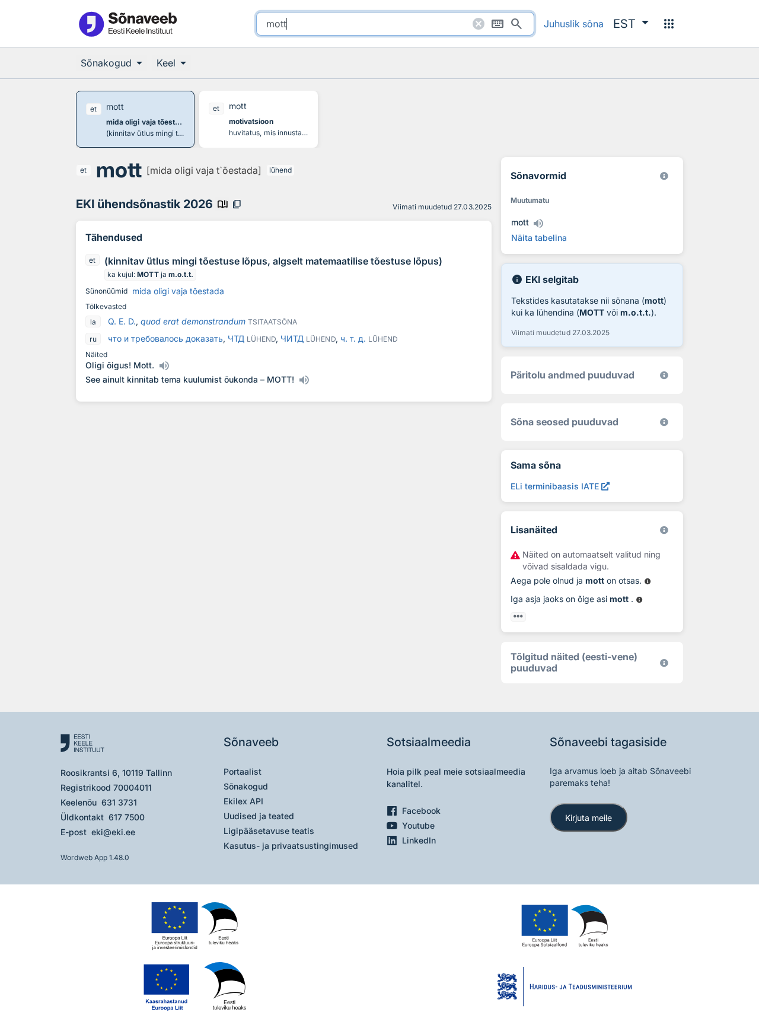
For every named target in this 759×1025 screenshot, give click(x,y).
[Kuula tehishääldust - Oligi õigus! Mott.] (164, 366)
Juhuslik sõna (574, 24)
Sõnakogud (246, 786)
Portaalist (242, 771)
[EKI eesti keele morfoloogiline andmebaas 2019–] (664, 176)
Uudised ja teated (259, 816)
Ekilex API (243, 801)
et (83, 169)
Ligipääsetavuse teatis (269, 831)
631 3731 (119, 802)
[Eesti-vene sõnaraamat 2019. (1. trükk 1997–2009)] (664, 663)
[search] (395, 24)
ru (93, 339)
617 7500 (127, 817)
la (93, 321)
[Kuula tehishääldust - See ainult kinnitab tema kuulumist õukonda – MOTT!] (303, 380)
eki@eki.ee (113, 832)
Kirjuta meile (588, 818)
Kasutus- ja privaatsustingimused (291, 846)
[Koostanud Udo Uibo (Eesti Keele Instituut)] (664, 375)
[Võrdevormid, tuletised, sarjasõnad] (664, 422)
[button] (631, 24)
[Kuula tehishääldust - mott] (538, 224)
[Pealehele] (127, 23)
